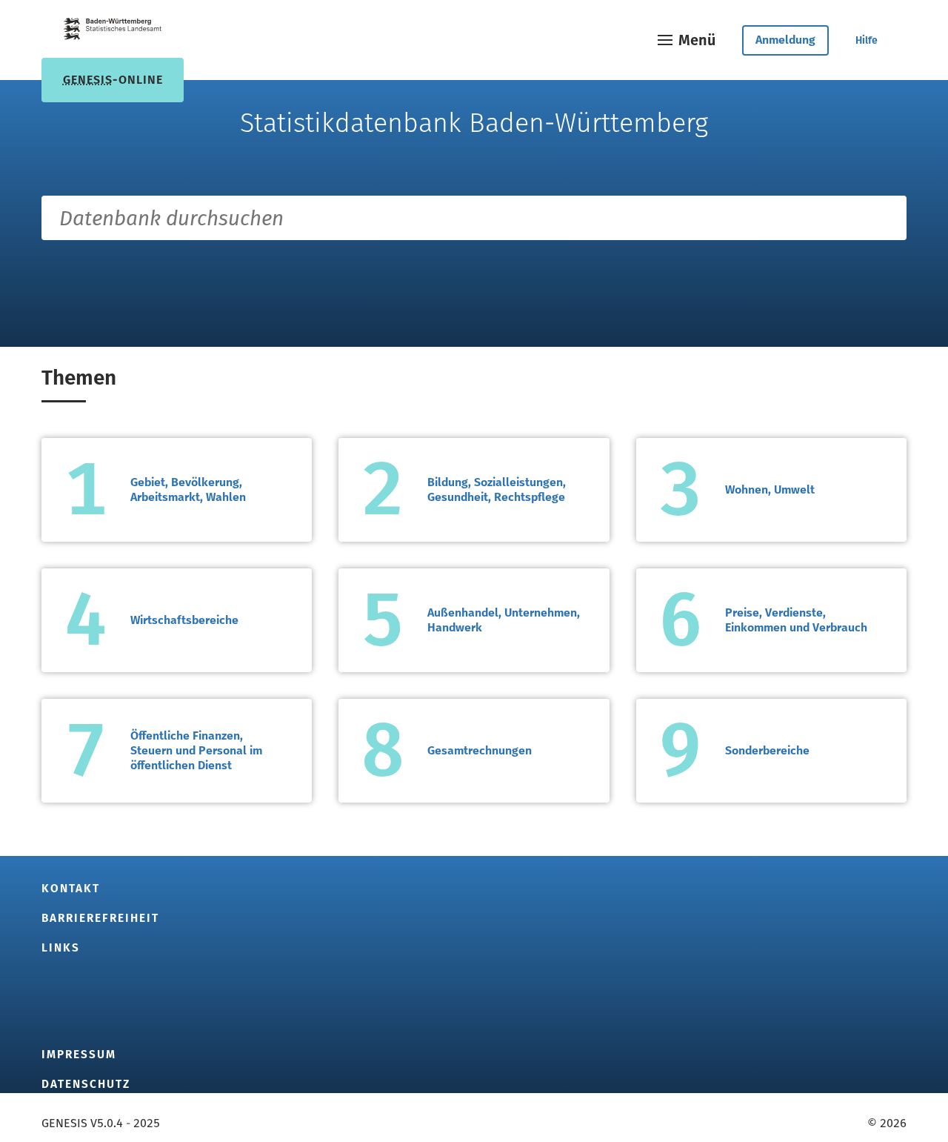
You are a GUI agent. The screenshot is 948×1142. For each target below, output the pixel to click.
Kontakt (70, 888)
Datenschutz (85, 1084)
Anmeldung (785, 40)
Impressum (78, 1054)
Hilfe (866, 40)
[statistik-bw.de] (112, 31)
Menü (696, 40)
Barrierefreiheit (100, 918)
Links (60, 948)
